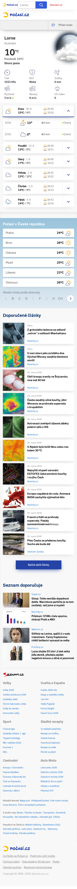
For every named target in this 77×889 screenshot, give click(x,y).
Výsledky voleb (10, 699)
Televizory (52, 829)
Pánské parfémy (27, 833)
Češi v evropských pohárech (32, 805)
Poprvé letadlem (11, 772)
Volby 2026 (8, 690)
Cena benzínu (10, 805)
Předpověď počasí (40, 800)
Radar (56, 861)
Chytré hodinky (10, 833)
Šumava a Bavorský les (14, 777)
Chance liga (9, 729)
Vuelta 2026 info (49, 690)
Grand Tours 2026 (49, 713)
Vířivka (56, 817)
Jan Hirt (45, 699)
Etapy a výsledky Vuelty (52, 694)
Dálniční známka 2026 (52, 772)
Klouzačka (8, 817)
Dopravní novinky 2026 (52, 777)
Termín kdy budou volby (14, 704)
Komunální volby (11, 713)
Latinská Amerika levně (14, 786)
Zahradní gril (45, 817)
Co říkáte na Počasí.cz (15, 856)
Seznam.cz (56, 5)
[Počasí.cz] (16, 15)
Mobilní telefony (33, 825)
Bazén (20, 812)
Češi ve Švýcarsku (12, 781)
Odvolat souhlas (12, 867)
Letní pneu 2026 (49, 767)
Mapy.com (25, 800)
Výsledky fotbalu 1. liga (14, 733)
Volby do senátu (11, 708)
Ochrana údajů (11, 861)
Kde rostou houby (59, 800)
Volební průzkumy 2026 (14, 694)
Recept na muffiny (50, 733)
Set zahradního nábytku (26, 817)
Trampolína (48, 812)
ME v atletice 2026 (12, 743)
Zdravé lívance (48, 738)
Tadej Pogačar (48, 704)
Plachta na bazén (33, 812)
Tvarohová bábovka (50, 743)
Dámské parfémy (11, 829)
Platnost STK (47, 790)
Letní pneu (26, 829)
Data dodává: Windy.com (36, 861)
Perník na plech (48, 752)
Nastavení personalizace (38, 867)
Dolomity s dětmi (11, 790)
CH (60, 298)
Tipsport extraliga (11, 738)
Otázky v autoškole (50, 786)
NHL (5, 752)
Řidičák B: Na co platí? (52, 781)
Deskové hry (39, 829)
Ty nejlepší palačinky (51, 729)
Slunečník (60, 812)
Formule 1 (8, 747)
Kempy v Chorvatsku (13, 767)
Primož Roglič (47, 708)
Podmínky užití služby (42, 856)
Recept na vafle (48, 747)
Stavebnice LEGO (51, 825)
